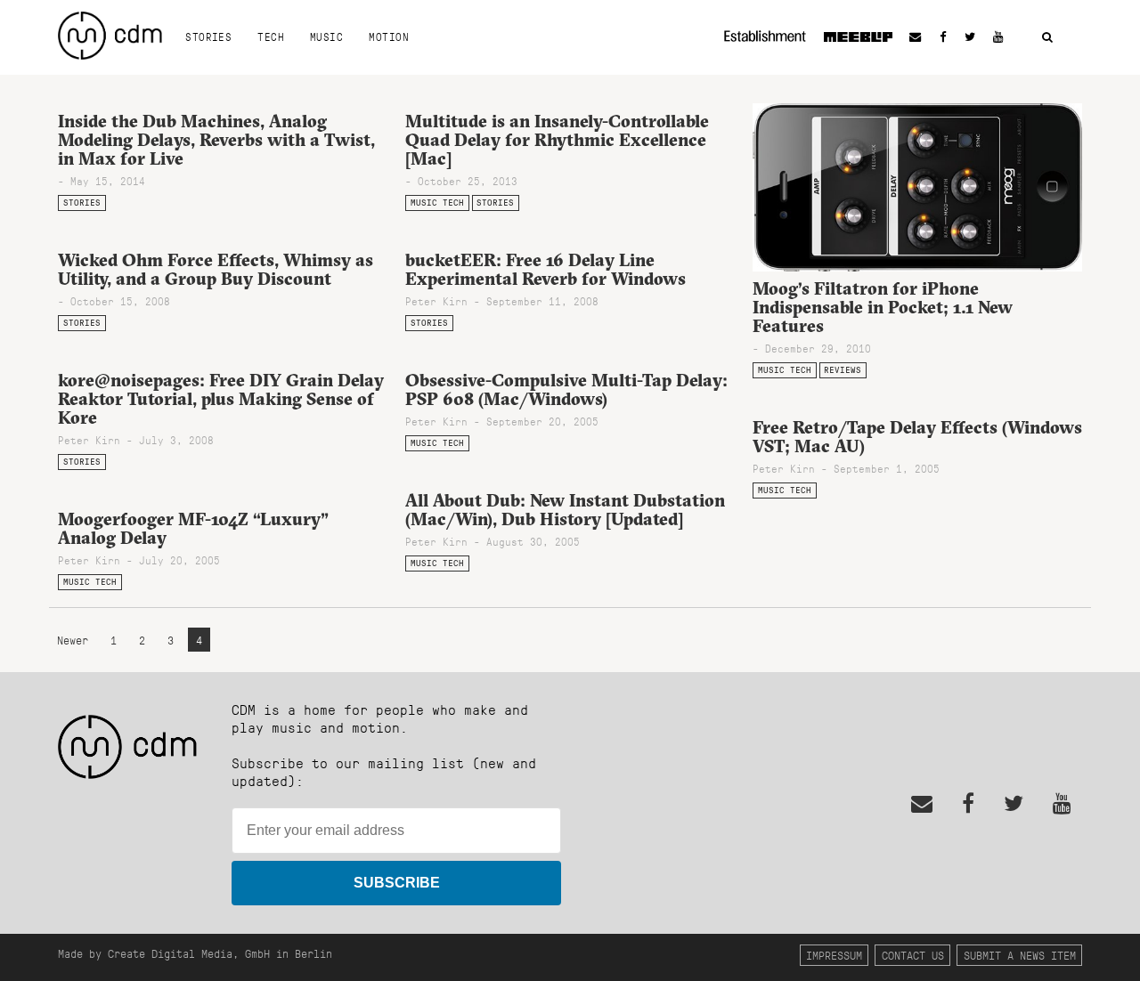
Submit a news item (1020, 954)
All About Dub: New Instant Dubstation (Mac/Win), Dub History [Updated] (565, 510)
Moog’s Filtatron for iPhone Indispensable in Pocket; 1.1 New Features (883, 307)
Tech (270, 36)
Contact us (913, 954)
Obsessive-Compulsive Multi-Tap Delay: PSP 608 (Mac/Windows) (566, 389)
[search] (1047, 38)
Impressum (834, 954)
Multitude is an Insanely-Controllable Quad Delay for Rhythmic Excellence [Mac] (557, 139)
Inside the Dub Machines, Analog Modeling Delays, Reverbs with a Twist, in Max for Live (216, 139)
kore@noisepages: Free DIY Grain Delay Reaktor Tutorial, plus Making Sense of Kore (221, 398)
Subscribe (397, 882)
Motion (389, 36)
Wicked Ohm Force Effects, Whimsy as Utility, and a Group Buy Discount (215, 269)
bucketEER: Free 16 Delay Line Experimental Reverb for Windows (545, 269)
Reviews (842, 370)
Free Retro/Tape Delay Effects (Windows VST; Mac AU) (917, 437)
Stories (208, 36)
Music (326, 36)
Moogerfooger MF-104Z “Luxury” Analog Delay (193, 528)
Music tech (437, 202)
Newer (75, 639)
